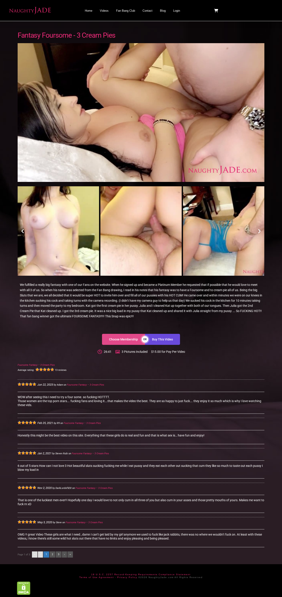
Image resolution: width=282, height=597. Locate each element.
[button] (216, 10)
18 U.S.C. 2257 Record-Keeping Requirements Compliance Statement (141, 574)
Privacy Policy (127, 577)
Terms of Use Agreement (96, 577)
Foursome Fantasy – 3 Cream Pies (36, 365)
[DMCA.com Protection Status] (23, 588)
